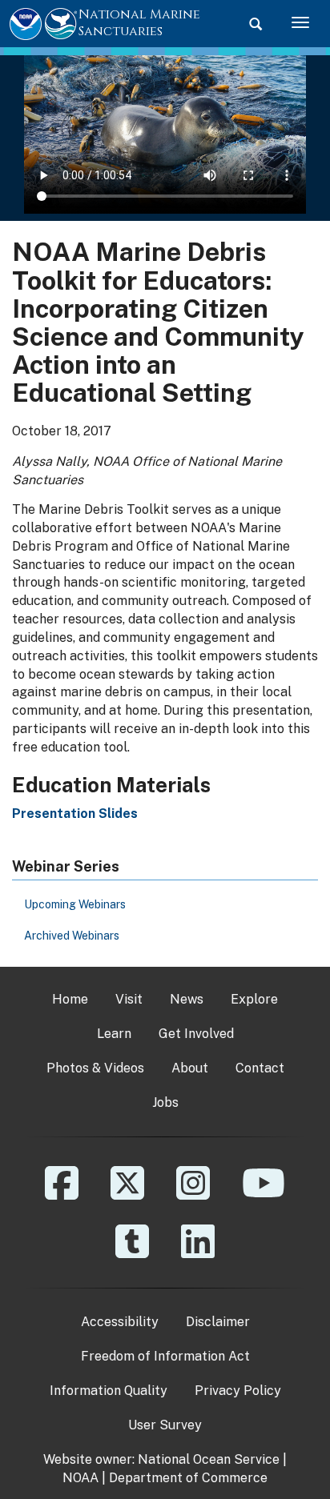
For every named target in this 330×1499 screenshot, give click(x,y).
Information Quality (108, 1390)
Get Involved (196, 1033)
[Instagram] (193, 1194)
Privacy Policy (238, 1390)
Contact (259, 1068)
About (189, 1068)
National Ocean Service (209, 1459)
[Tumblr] (132, 1253)
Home (70, 999)
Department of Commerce (188, 1477)
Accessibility (120, 1321)
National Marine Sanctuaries (139, 23)
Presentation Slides (75, 813)
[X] (127, 1194)
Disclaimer (218, 1321)
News (186, 999)
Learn (114, 1033)
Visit (129, 999)
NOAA (80, 1477)
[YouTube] (263, 1194)
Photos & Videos (95, 1068)
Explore (254, 999)
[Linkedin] (198, 1253)
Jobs (165, 1102)
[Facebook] (61, 1194)
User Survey (165, 1425)
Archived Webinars (71, 935)
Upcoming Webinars (75, 904)
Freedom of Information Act (165, 1356)
